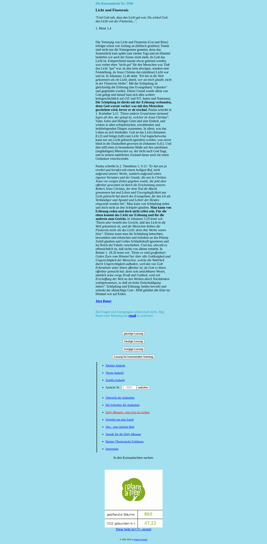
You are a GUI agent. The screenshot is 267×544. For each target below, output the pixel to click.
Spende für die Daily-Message (123, 434)
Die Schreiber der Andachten (123, 405)
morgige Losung (133, 349)
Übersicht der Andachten (120, 397)
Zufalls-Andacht (115, 380)
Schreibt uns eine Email (120, 419)
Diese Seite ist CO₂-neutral (133, 529)
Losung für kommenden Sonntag (133, 356)
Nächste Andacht (115, 365)
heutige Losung (133, 341)
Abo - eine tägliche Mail (120, 427)
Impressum (112, 448)
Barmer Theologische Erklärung (125, 441)
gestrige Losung (133, 333)
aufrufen (143, 387)
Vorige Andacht (115, 372)
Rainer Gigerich (140, 539)
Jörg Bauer (104, 301)
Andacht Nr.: (114, 387)
